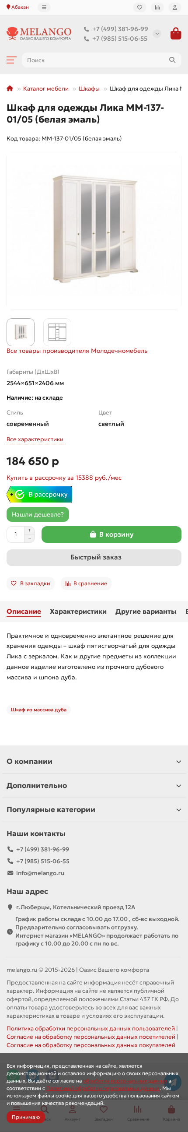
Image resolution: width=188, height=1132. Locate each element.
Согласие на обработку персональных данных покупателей (91, 1045)
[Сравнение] (157, 7)
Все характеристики (35, 439)
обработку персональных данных (125, 1080)
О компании (29, 761)
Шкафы (89, 88)
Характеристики (78, 611)
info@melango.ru (40, 873)
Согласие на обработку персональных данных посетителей (91, 1037)
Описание (24, 611)
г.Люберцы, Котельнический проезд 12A (75, 907)
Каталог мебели (46, 88)
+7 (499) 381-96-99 (120, 29)
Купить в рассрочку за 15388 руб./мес (64, 478)
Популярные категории (51, 809)
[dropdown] (44, 7)
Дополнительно (37, 785)
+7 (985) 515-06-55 (119, 38)
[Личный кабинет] (174, 7)
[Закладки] (139, 7)
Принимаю (26, 1117)
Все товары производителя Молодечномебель (77, 351)
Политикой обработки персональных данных (103, 1088)
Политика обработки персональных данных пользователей (91, 1028)
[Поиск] (172, 60)
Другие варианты (146, 611)
